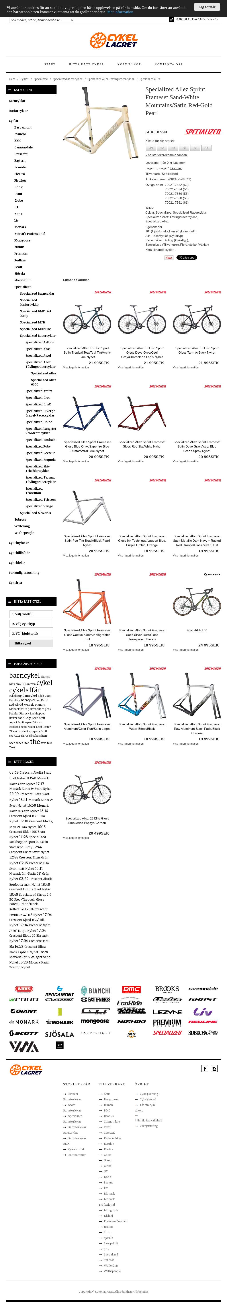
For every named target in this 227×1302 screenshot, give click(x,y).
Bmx (12, 684)
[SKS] (131, 1033)
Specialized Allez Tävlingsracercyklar (111, 79)
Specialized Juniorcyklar (29, 302)
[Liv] (203, 1011)
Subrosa (20, 519)
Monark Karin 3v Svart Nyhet (30, 788)
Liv (16, 220)
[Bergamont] (59, 991)
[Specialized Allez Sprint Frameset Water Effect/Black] (142, 695)
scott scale (19, 731)
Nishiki (19, 247)
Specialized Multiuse (35, 329)
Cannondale (23, 147)
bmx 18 (20, 684)
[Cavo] (24, 999)
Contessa (30, 684)
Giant (18, 194)
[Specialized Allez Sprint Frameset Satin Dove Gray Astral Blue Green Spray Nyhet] (197, 413)
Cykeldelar (17, 563)
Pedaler (14, 713)
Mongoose (22, 240)
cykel (45, 682)
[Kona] (131, 1011)
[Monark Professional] (59, 1021)
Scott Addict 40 (196, 630)
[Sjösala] (59, 1033)
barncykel (24, 675)
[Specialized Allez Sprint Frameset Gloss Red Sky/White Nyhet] (142, 413)
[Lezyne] (167, 1011)
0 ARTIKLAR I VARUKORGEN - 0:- (197, 19)
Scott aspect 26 (27, 722)
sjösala (33, 735)
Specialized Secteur (40, 453)
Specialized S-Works (35, 513)
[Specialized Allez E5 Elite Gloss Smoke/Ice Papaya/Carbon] (87, 789)
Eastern (19, 160)
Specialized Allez (150, 79)
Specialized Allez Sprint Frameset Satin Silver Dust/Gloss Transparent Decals (142, 635)
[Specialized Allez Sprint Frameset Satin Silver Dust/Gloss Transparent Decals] (142, 601)
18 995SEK (154, 551)
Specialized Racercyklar (67, 79)
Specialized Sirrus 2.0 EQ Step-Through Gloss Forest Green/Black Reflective (30, 901)
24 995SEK (208, 645)
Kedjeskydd (16, 704)
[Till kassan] (171, 19)
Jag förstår (207, 7)
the (35, 741)
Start (50, 64)
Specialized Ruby (38, 446)
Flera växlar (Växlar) (194, 244)
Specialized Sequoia (40, 459)
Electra (19, 174)
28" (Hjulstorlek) (156, 231)
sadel (21, 718)
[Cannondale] (203, 988)
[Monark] (24, 1021)
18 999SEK (99, 739)
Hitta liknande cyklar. (159, 249)
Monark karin (18, 709)
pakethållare (36, 709)
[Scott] (212, 574)
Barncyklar (17, 101)
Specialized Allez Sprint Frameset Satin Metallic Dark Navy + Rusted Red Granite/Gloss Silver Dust (197, 540)
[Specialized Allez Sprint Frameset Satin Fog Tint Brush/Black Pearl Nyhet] (87, 507)
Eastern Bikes (112, 1138)
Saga (28, 718)
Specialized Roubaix (40, 440)
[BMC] (131, 989)
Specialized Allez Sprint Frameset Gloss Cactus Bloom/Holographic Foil (87, 635)
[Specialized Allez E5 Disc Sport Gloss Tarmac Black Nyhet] (197, 319)
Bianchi (20, 134)
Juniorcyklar (18, 111)
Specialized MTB (32, 322)
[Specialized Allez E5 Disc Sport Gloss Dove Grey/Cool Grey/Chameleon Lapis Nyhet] (142, 319)
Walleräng (22, 526)
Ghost (18, 187)
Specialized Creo (38, 397)
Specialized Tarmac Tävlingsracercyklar (40, 479)
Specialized (41, 79)
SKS (106, 1249)
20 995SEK (99, 457)
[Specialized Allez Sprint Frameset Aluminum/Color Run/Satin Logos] (87, 695)
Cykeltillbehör (19, 553)
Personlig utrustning (24, 572)
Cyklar (24, 79)
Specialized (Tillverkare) (162, 244)
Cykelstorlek (76, 1149)
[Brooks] (167, 989)
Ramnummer (77, 1155)
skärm (43, 735)
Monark (20, 227)
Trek (12, 747)
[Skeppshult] (95, 1032)
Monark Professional (29, 234)
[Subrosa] (203, 1032)
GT (16, 207)
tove (49, 743)
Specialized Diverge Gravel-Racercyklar (40, 413)
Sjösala (19, 273)
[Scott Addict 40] (197, 601)
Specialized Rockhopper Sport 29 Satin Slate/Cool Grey (28, 842)
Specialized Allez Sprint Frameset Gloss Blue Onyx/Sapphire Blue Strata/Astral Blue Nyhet (87, 446)
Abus (107, 1094)
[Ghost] (203, 999)
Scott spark (33, 731)
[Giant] (24, 1011)
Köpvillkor (129, 64)
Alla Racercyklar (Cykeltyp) (164, 235)
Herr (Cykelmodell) (182, 231)
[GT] (95, 1011)
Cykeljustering (149, 1094)
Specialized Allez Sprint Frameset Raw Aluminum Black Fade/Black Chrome (197, 728)
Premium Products (115, 1221)
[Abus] (24, 989)
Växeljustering (149, 1126)
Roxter (13, 718)
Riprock (24, 713)
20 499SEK (99, 833)
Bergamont (22, 127)
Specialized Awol (38, 355)
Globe (18, 200)
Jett (38, 700)
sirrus (24, 735)
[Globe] (59, 1011)
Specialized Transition (34, 490)
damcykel (30, 695)
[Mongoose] (95, 1021)
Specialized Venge (39, 506)
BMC (17, 140)
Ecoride (20, 167)
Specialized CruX (38, 404)
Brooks (109, 1116)
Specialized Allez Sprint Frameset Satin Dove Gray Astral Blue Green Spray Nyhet (197, 446)
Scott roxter (28, 726)
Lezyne (108, 1182)
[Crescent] (59, 999)
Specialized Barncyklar (37, 293)
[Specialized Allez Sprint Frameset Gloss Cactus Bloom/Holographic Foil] (87, 601)
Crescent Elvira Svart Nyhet (29, 852)
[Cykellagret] (113, 40)
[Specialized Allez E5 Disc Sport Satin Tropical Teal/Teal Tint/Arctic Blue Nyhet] (87, 319)
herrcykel (28, 700)
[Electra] (167, 1000)
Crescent (20, 154)
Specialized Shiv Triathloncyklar (37, 468)
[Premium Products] (167, 1023)
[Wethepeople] (59, 1045)
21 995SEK (99, 363)
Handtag (14, 700)
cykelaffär (25, 689)
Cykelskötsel (148, 1099)
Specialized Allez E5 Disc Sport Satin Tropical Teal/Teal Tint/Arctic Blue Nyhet (87, 352)
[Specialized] (102, 292)
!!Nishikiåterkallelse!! (148, 1120)
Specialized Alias (37, 349)
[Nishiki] (131, 1021)
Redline (19, 260)
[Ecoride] (129, 1002)
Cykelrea (15, 582)
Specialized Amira (39, 391)
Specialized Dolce (38, 422)
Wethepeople (24, 533)
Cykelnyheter (19, 543)
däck (41, 695)
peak (48, 709)
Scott (18, 267)
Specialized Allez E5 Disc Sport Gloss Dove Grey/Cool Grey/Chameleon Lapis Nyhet (142, 352)
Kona (18, 214)
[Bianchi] (95, 991)
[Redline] (202, 1021)
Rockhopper (37, 713)
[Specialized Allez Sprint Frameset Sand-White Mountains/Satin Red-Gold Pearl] (101, 123)
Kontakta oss (169, 64)
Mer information (120, 12)
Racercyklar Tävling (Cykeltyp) (166, 240)
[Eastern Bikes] (95, 999)
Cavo (107, 1127)
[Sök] (72, 20)
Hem (12, 79)
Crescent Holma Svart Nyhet (30, 889)
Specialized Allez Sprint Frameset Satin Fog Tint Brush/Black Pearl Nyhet (87, 540)
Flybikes (20, 180)
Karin (44, 700)
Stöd (26, 743)
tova (43, 743)
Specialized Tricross (40, 499)
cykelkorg (15, 695)
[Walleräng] (24, 1046)
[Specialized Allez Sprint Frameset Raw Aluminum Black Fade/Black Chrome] (197, 695)
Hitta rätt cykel (86, 64)
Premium (21, 253)
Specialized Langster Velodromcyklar (40, 430)
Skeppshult (22, 280)
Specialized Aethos (39, 342)
